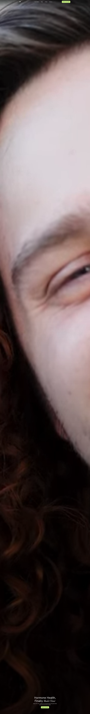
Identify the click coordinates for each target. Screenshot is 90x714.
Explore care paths (66, 1)
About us (50, 1)
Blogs (42, 1)
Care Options (36, 1)
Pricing (46, 1)
